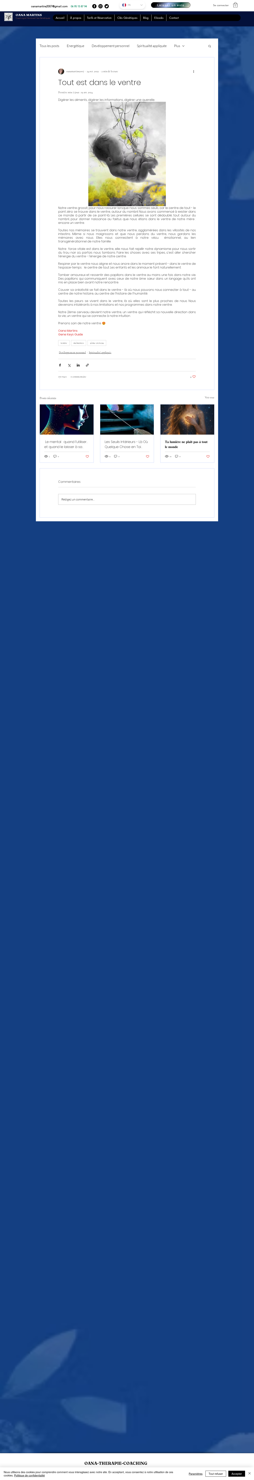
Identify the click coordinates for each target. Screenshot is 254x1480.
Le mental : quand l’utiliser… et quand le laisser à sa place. (66, 444)
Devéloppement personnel (110, 46)
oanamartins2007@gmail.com (49, 6)
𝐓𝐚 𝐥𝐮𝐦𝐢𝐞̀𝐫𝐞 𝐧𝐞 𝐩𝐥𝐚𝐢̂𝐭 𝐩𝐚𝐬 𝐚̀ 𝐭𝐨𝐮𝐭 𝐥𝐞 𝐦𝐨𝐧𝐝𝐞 (186, 444)
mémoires (78, 343)
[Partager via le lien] (87, 365)
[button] (235, 5)
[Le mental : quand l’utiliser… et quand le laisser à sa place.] (67, 419)
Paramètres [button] (195, 1474)
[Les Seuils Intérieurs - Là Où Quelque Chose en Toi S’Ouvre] (127, 419)
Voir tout (209, 397)
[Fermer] (249, 1473)
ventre (64, 343)
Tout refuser (216, 1474)
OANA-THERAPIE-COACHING (115, 1463)
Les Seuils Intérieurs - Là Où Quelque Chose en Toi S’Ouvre (126, 444)
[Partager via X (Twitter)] (69, 365)
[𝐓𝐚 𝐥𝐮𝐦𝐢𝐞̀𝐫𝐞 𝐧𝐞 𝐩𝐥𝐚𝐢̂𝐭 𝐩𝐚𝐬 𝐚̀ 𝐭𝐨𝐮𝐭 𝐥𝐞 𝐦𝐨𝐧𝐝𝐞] (187, 419)
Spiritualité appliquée (152, 46)
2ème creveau (97, 343)
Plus (177, 46)
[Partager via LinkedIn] (78, 365)
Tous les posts (49, 46)
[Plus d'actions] (193, 71)
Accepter (237, 1474)
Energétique (75, 46)
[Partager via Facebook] (60, 365)
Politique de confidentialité (29, 1475)
